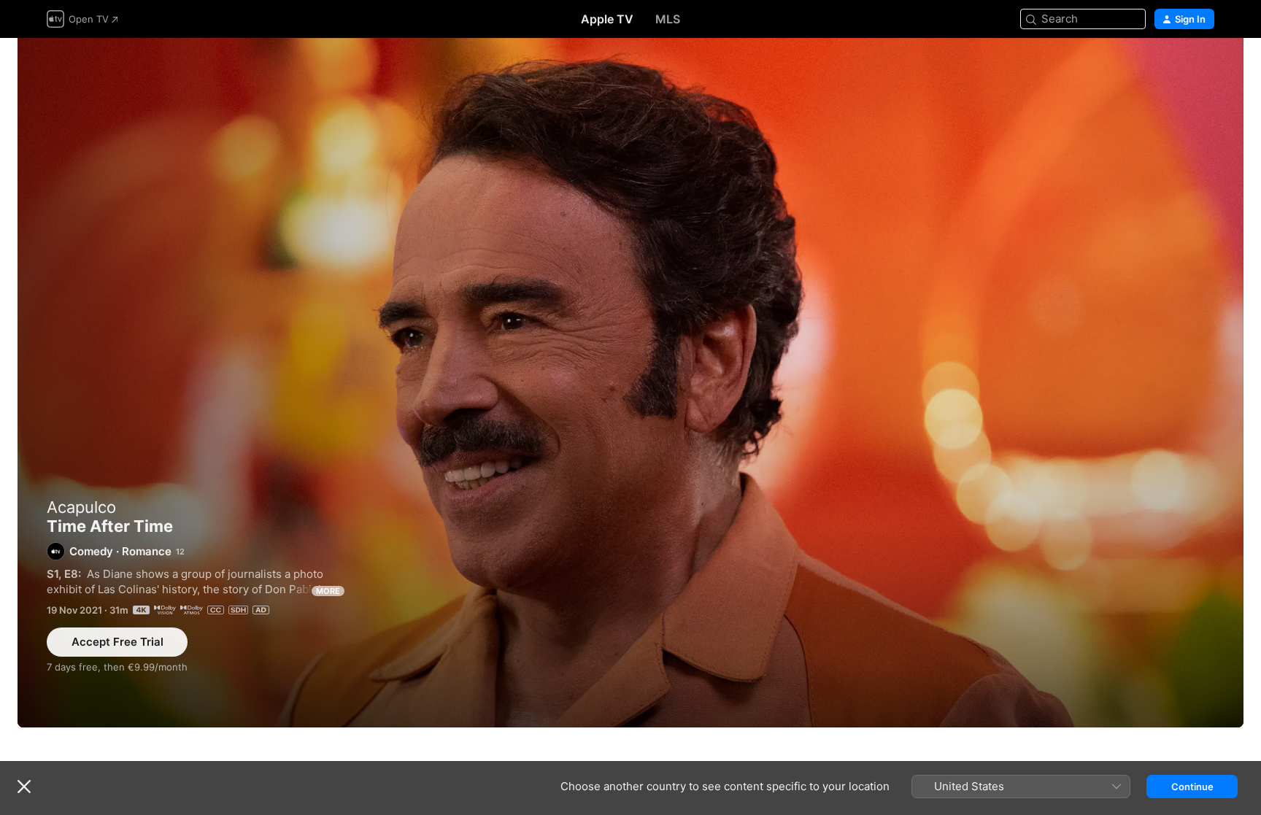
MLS (667, 19)
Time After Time (630, 382)
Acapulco (81, 507)
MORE (328, 591)
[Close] (24, 786)
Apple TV (607, 19)
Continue (1192, 786)
